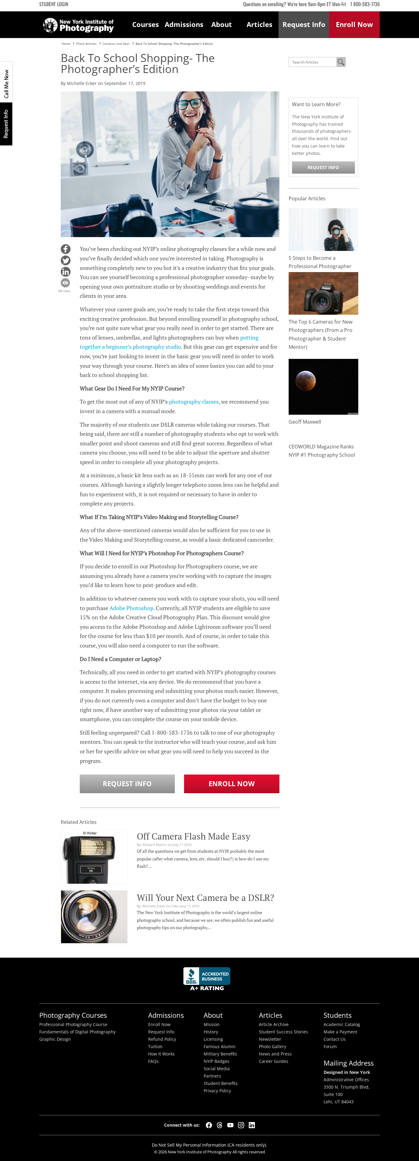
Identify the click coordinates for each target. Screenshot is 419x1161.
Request (304, 24)
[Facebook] (209, 1125)
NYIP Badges (216, 1061)
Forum (330, 1046)
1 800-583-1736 (365, 4)
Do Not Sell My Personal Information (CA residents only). (209, 1145)
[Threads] (220, 1125)
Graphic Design (55, 1039)
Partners (212, 1076)
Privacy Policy (217, 1091)
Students (338, 1015)
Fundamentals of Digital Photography (77, 1032)
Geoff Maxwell (305, 421)
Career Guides (273, 1061)
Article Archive (274, 1024)
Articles (259, 24)
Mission (212, 1024)
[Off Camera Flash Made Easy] (89, 866)
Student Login (53, 4)
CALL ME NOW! (6, 82)
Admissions (184, 24)
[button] (66, 249)
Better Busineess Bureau (208, 980)
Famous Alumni (220, 1046)
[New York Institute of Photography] (78, 23)
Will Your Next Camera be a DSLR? (205, 897)
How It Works (161, 1054)
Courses (145, 24)
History (211, 1032)
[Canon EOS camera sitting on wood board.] (324, 293)
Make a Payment (340, 1032)
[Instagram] (241, 1125)
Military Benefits (220, 1054)
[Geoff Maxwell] (324, 386)
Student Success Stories (283, 1032)
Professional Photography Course (73, 1024)
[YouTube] (230, 1125)
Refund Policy (162, 1039)
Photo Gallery (272, 1046)
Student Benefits (221, 1083)
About (221, 24)
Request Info (6, 123)
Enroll (354, 24)
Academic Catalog (342, 1024)
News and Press (275, 1054)
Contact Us (335, 1039)
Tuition (155, 1046)
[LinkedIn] (252, 1125)
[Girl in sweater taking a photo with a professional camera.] (324, 229)
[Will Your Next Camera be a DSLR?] (94, 916)
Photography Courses (73, 1015)
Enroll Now (232, 783)
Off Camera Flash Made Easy (193, 836)
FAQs (153, 1061)
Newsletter (270, 1039)
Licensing (213, 1039)
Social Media (217, 1068)
